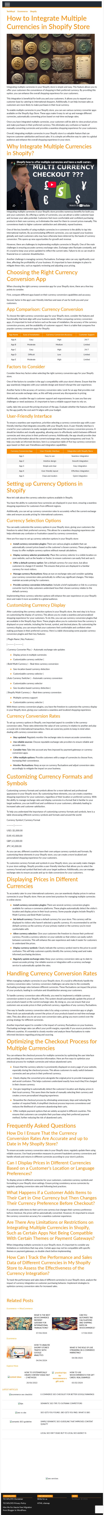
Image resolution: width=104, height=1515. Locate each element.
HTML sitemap (43, 1503)
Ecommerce (23, 11)
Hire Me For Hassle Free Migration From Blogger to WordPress (17, 1508)
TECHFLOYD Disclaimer (13, 1499)
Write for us (42, 1499)
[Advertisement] (52, 1457)
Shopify (33, 11)
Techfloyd (11, 11)
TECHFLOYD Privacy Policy (14, 1503)
